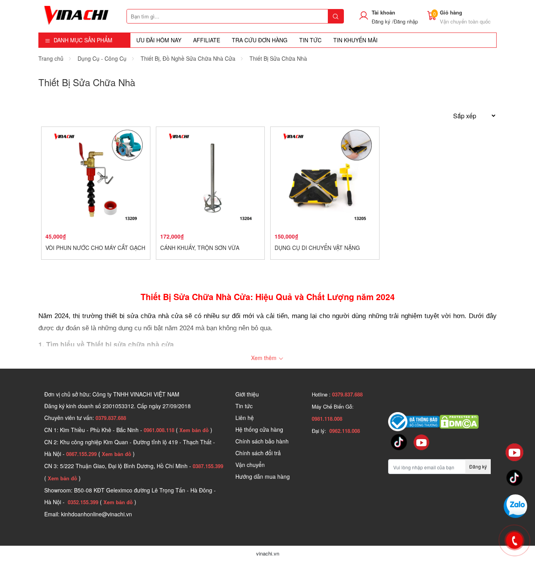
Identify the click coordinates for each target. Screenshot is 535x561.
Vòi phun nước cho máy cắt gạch (95, 248)
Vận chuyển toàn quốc (465, 21)
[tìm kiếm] (335, 16)
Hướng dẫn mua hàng (262, 476)
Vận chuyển (250, 465)
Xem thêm (264, 358)
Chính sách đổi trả (258, 453)
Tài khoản (383, 12)
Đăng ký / (383, 21)
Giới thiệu (247, 394)
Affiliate (206, 40)
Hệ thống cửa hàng (259, 429)
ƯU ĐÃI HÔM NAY (158, 40)
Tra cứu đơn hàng (259, 40)
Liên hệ (244, 418)
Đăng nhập (406, 21)
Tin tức (244, 406)
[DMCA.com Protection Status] (459, 421)
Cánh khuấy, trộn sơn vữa (199, 248)
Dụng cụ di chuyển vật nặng (317, 248)
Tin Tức (310, 40)
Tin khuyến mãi (355, 40)
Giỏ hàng (451, 12)
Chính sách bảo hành (262, 441)
